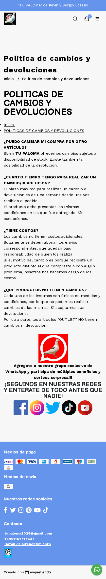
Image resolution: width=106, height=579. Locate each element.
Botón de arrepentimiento (27, 544)
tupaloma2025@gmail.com (28, 533)
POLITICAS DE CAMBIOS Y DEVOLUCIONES (44, 130)
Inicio (9, 78)
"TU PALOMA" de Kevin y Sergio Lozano (53, 5)
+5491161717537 (19, 539)
